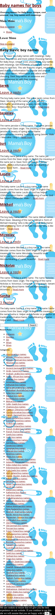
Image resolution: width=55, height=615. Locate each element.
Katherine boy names (16, 492)
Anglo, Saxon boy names (17, 370)
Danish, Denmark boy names (19, 415)
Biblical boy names (14, 401)
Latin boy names (13, 495)
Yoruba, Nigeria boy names (18, 597)
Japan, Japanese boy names (19, 484)
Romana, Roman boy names (19, 536)
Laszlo (5, 173)
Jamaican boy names (15, 481)
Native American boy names (19, 506)
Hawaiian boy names (16, 448)
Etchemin (10, 334)
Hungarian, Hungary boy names (21, 459)
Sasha (5, 295)
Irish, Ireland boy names (17, 473)
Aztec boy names (14, 393)
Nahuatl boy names (15, 503)
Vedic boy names (14, 586)
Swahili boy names (15, 564)
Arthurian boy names (16, 384)
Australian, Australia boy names (21, 390)
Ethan (8, 342)
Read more (43, 106)
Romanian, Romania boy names (21, 539)
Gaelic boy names (14, 434)
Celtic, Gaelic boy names (17, 404)
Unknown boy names (16, 580)
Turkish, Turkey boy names (18, 578)
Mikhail (6, 204)
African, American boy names (19, 359)
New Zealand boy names (17, 509)
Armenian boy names (16, 382)
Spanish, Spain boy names (18, 561)
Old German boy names (17, 525)
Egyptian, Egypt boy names (18, 420)
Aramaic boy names (15, 379)
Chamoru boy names (16, 406)
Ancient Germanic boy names (19, 368)
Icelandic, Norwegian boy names (21, 462)
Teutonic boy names (15, 572)
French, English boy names (18, 428)
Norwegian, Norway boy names (20, 517)
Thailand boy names (15, 575)
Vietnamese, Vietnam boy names (21, 589)
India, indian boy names (17, 464)
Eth (7, 339)
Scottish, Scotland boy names (19, 550)
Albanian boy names (15, 362)
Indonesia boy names (16, 467)
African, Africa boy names (18, 357)
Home (9, 32)
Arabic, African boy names (18, 376)
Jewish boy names (14, 489)
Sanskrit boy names (15, 544)
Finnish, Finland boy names (18, 426)
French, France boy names (18, 431)
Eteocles (10, 337)
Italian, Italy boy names (16, 478)
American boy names (16, 365)
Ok (47, 613)
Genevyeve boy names (17, 440)
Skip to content (7, 26)
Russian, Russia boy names (19, 542)
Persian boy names (15, 528)
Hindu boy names (14, 456)
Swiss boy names (14, 569)
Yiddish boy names (15, 594)
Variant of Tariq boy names (18, 583)
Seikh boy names (14, 553)
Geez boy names (14, 437)
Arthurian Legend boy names (19, 387)
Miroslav (7, 234)
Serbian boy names (15, 556)
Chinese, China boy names (18, 409)
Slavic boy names (14, 558)
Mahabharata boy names (18, 498)
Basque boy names (15, 395)
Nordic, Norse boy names (17, 514)
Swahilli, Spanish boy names (19, 567)
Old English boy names (16, 520)
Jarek (4, 85)
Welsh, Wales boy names (17, 591)
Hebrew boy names (15, 451)
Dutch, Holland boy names (18, 417)
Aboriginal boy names (16, 354)
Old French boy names (16, 522)
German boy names (15, 442)
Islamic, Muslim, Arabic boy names (21, 475)
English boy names (15, 423)
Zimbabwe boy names (16, 600)
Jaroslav (7, 112)
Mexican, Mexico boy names (19, 500)
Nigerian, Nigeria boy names (19, 511)
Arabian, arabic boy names (18, 373)
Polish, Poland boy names (18, 531)
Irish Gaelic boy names (16, 470)
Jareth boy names (14, 486)
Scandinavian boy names (18, 547)
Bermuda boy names (16, 398)
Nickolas (7, 265)
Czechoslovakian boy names (19, 412)
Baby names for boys (20, 5)
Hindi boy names (14, 453)
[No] (51, 614)
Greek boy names (14, 445)
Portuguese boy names (17, 533)
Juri (3, 143)
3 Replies (7, 302)
